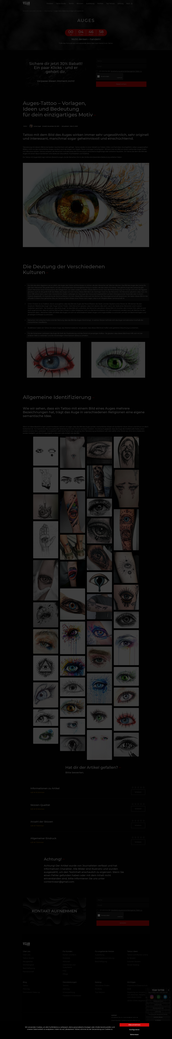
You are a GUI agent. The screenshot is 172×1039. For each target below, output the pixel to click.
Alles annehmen (134, 1025)
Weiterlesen (134, 1034)
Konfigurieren (134, 1029)
